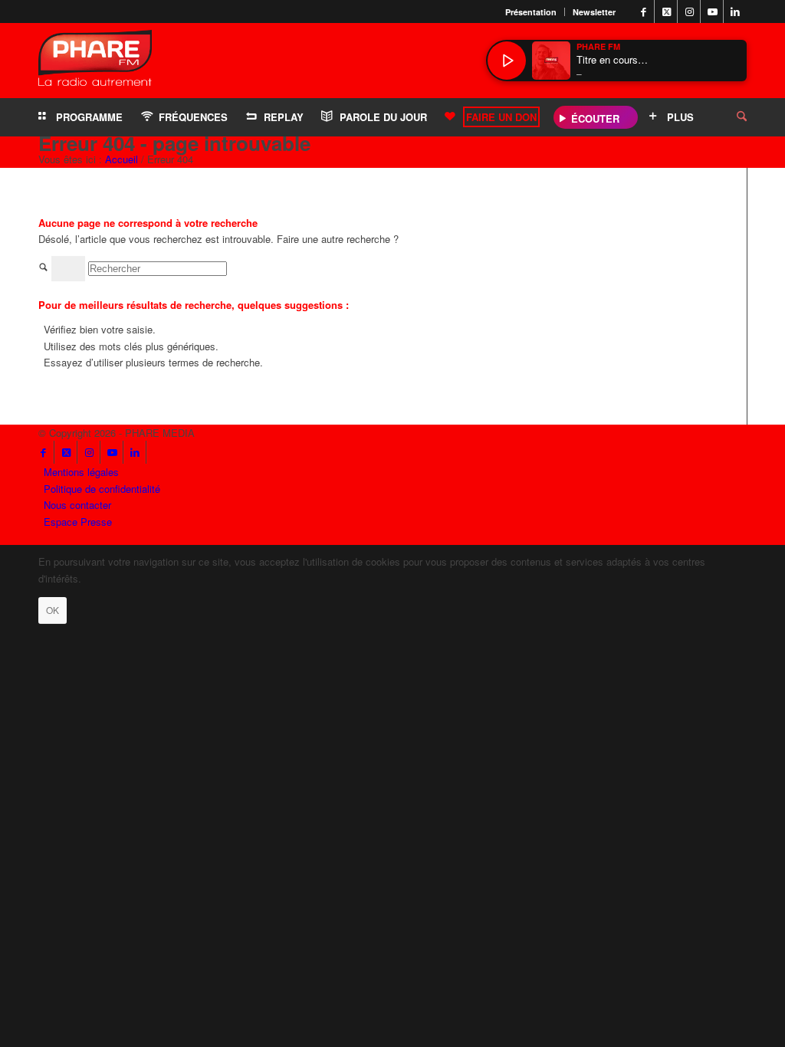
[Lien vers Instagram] (689, 11)
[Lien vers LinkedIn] (735, 11)
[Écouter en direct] (507, 60)
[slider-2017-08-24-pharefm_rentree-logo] (95, 62)
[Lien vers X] (666, 11)
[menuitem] (531, 12)
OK (52, 609)
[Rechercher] (730, 117)
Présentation (531, 12)
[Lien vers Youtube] (712, 11)
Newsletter (594, 12)
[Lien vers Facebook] (643, 11)
